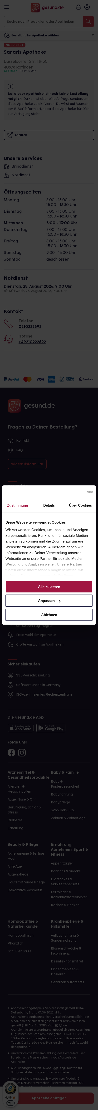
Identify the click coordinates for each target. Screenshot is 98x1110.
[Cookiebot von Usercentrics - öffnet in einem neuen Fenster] (72, 492)
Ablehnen (49, 615)
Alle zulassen (49, 587)
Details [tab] (49, 505)
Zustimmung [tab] (17, 505)
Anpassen (46, 601)
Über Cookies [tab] (80, 505)
